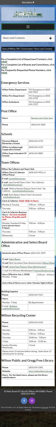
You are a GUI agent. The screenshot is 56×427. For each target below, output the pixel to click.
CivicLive (44, 407)
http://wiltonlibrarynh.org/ (41, 371)
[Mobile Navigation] (28, 26)
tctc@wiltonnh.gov (17, 178)
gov (21, 185)
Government (27, 49)
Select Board (14, 259)
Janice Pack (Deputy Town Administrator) (27, 267)
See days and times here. (42, 118)
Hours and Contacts (14, 38)
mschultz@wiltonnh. (21, 191)
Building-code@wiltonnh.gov (11, 307)
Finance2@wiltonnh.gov (44, 270)
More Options (29, 2)
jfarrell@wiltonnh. (11, 185)
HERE (4, 62)
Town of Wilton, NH (11, 49)
